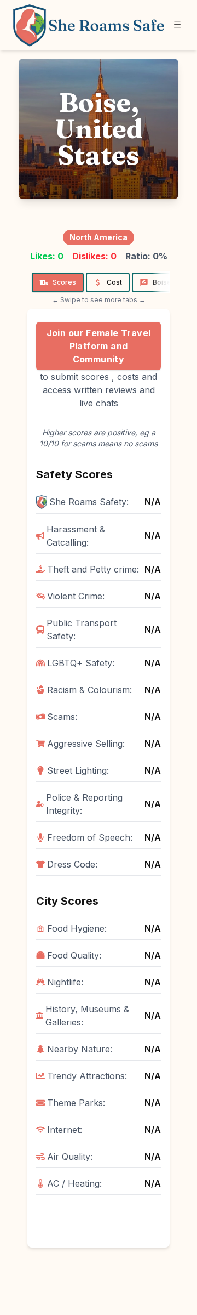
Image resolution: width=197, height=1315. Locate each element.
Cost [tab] (114, 282)
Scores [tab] (64, 282)
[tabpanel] (98, 778)
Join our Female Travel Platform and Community (99, 346)
